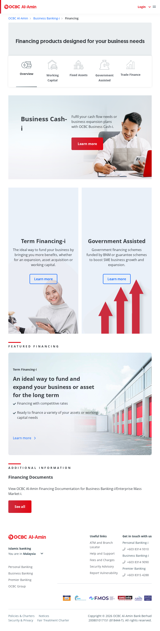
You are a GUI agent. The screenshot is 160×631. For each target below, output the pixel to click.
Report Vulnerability (104, 573)
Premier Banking (19, 580)
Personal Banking (20, 567)
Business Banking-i (46, 18)
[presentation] (15, 71)
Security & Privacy (20, 620)
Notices (44, 616)
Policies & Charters (21, 616)
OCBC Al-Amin (18, 18)
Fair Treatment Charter (53, 620)
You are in (15, 554)
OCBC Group (17, 586)
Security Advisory (102, 566)
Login (142, 7)
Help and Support (102, 553)
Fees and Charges (102, 560)
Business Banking (20, 573)
